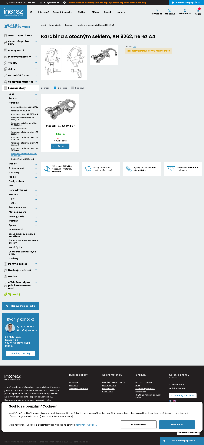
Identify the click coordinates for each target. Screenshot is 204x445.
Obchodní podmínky (145, 388)
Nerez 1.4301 (107, 391)
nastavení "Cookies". (86, 424)
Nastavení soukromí (78, 388)
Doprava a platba (143, 382)
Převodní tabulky (62, 12)
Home (33, 11)
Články (95, 12)
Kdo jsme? (43, 12)
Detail (60, 146)
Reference (73, 385)
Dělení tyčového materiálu (114, 382)
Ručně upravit (139, 424)
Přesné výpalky (109, 385)
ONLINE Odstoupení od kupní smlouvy (148, 396)
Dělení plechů (108, 388)
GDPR (137, 385)
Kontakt (107, 12)
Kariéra (121, 12)
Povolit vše (177, 424)
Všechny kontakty (20, 353)
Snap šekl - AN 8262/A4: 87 (60, 125)
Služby (81, 12)
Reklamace (140, 391)
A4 (134, 46)
